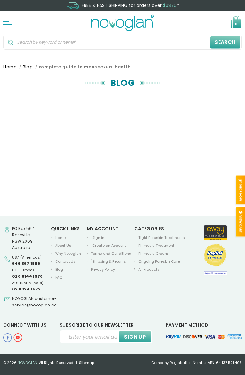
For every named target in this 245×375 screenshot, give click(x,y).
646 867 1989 (26, 263)
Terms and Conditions (111, 253)
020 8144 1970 (27, 276)
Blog (59, 269)
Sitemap (86, 362)
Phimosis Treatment (156, 245)
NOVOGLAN (27, 362)
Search (225, 42)
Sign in (98, 237)
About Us (63, 245)
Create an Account (109, 245)
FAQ (58, 277)
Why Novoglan (68, 253)
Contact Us (65, 261)
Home (60, 237)
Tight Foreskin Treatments (161, 237)
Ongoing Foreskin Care (159, 261)
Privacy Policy (103, 269)
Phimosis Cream (153, 253)
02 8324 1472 (26, 289)
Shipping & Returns (108, 261)
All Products (149, 269)
